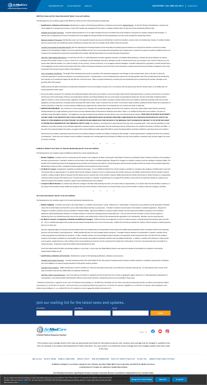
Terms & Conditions (66, 359)
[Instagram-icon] (167, 331)
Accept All (179, 379)
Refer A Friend (50, 359)
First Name (40, 308)
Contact (193, 6)
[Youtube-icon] (160, 331)
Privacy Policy (24, 382)
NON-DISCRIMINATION (100, 359)
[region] (103, 379)
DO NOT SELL (142, 359)
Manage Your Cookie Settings (162, 359)
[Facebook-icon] (153, 331)
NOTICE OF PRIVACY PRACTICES (123, 359)
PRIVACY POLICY (83, 359)
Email (114, 308)
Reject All (162, 379)
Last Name (78, 308)
